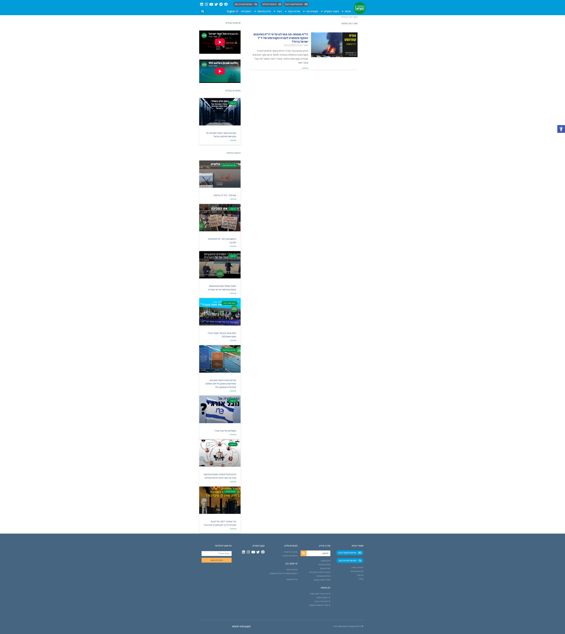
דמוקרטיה (246, 11)
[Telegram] (221, 4)
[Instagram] (206, 4)
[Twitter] (216, 4)
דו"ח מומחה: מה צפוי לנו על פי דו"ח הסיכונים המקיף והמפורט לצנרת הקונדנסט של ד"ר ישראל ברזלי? (281, 38)
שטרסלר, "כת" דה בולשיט (225, 195)
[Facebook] (226, 4)
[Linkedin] (201, 4)
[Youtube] (211, 4)
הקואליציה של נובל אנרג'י (225, 430)
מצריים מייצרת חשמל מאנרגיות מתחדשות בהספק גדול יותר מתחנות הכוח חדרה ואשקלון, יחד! (221, 384)
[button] (561, 129)
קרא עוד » (304, 68)
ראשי (356, 17)
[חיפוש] (303, 553)
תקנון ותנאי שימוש (241, 626)
